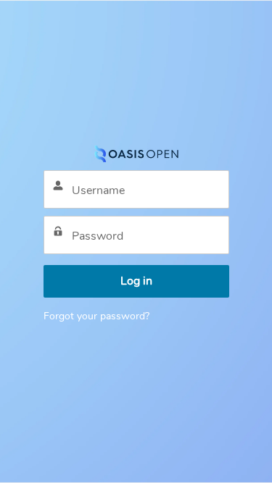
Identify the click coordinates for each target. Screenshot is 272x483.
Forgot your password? (96, 316)
